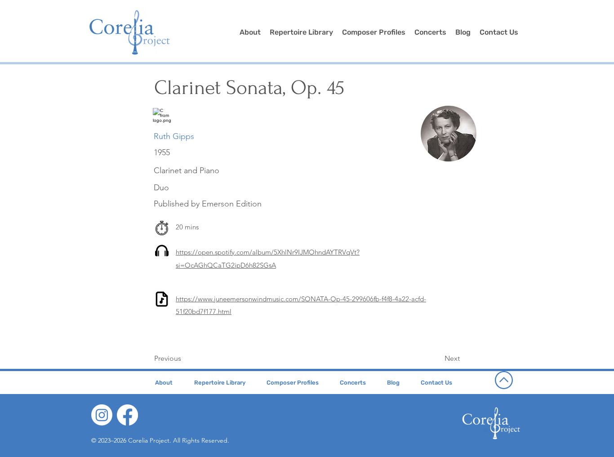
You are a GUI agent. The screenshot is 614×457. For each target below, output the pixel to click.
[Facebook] (127, 415)
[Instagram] (101, 415)
